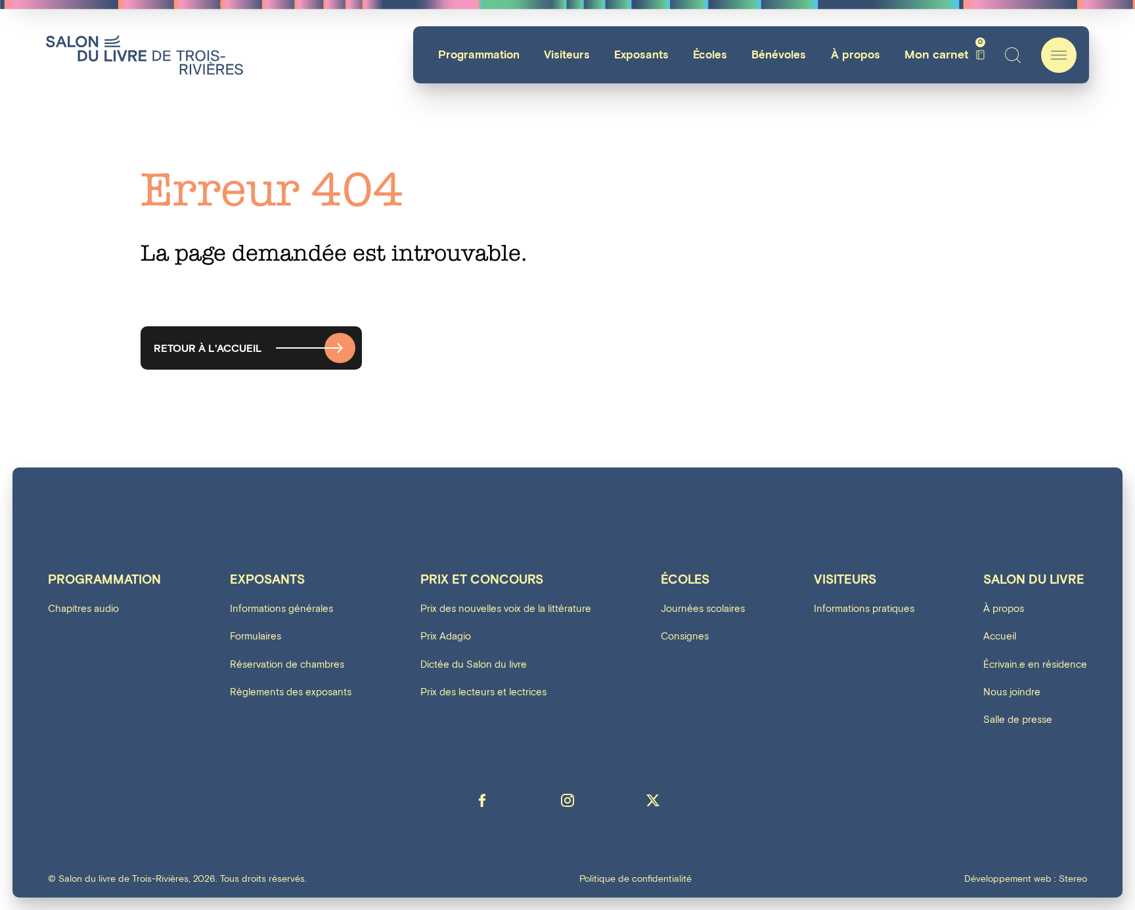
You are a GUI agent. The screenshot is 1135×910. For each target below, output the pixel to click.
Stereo (1073, 879)
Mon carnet (943, 54)
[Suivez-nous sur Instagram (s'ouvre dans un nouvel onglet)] (567, 800)
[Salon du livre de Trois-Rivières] (144, 54)
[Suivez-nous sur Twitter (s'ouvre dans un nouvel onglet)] (653, 800)
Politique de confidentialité (635, 879)
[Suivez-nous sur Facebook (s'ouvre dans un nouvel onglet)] (482, 800)
